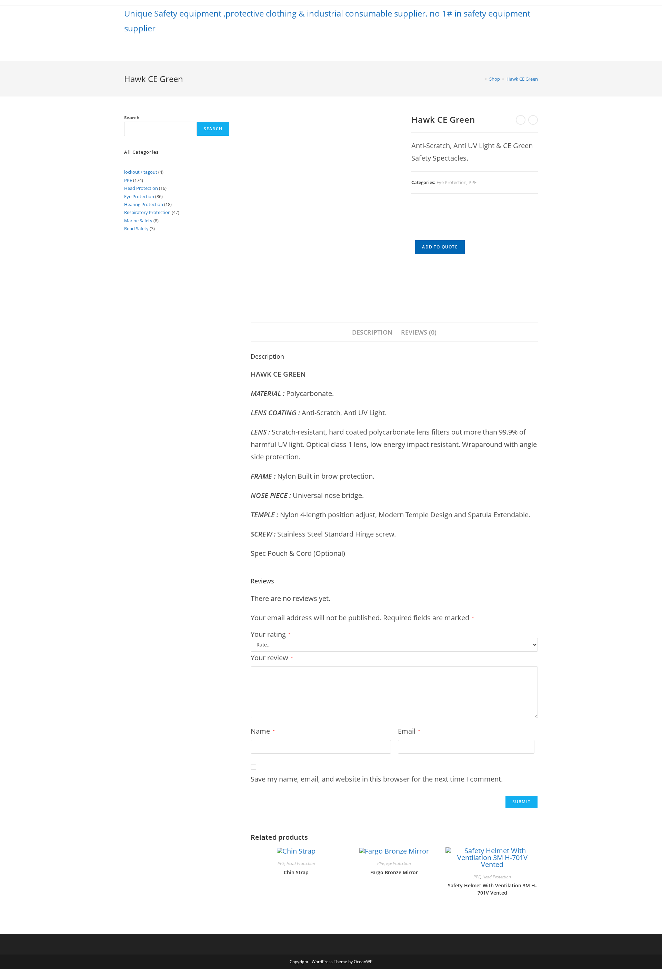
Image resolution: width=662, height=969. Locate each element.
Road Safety (136, 228)
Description (372, 332)
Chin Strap (296, 872)
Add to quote (440, 247)
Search (132, 117)
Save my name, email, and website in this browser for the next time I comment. (377, 779)
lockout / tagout (140, 172)
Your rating (271, 634)
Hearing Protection (143, 204)
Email (409, 731)
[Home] (481, 79)
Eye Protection (452, 182)
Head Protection (301, 863)
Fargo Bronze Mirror (394, 872)
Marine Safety (138, 220)
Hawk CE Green (522, 79)
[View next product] (533, 120)
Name (263, 731)
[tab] (372, 332)
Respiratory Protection (147, 212)
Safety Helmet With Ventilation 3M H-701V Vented (492, 889)
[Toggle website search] (536, 48)
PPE (473, 182)
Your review (272, 657)
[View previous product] (520, 120)
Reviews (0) (419, 332)
